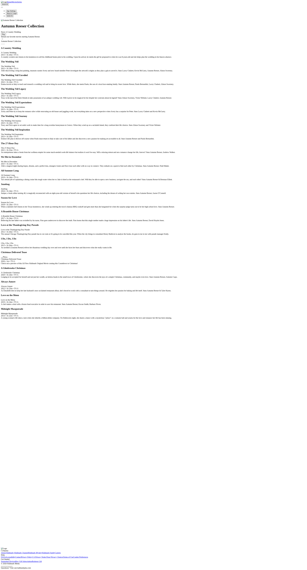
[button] (153, 309)
